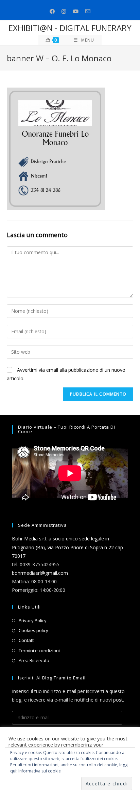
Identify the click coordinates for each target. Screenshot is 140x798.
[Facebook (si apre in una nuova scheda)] (52, 11)
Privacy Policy (33, 620)
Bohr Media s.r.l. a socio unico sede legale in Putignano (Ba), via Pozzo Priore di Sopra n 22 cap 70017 (67, 547)
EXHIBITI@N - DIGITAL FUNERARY (70, 27)
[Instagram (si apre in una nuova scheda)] (63, 11)
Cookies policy (33, 630)
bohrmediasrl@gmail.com (40, 573)
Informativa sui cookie (39, 771)
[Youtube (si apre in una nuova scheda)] (75, 11)
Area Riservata (34, 660)
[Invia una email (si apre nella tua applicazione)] (88, 11)
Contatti (27, 640)
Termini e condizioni (39, 650)
